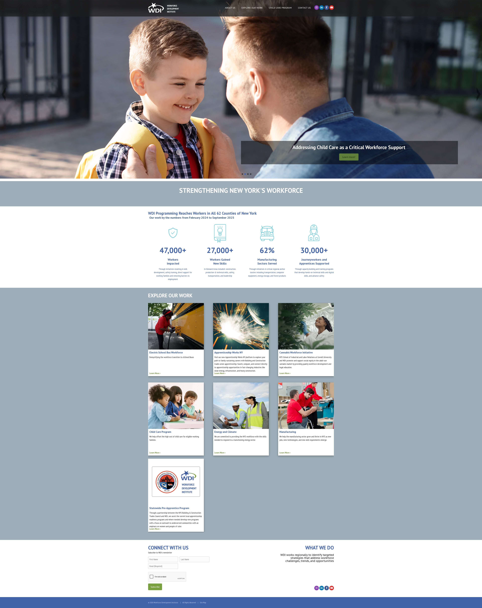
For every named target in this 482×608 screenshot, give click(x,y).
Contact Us (304, 7)
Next (478, 94)
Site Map (203, 602)
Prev (3, 94)
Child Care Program (280, 7)
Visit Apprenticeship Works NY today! (132, 156)
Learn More (155, 373)
